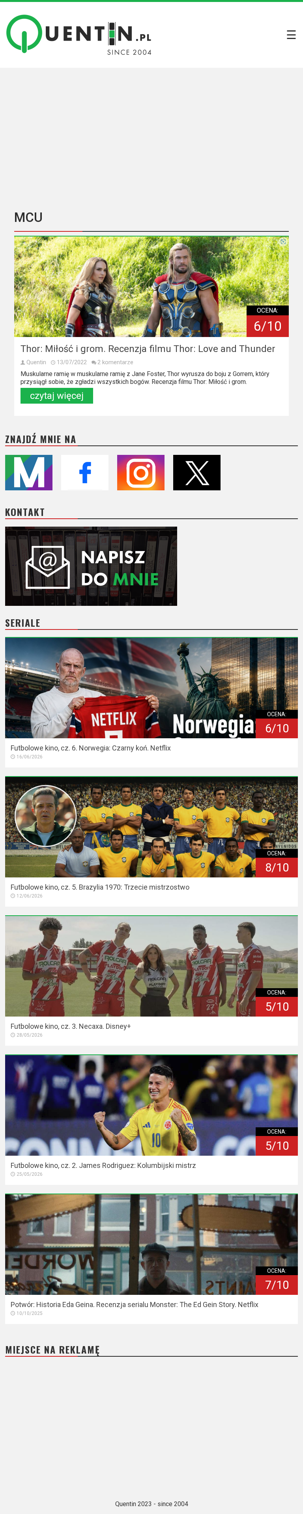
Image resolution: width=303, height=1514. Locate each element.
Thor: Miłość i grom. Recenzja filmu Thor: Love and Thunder (148, 348)
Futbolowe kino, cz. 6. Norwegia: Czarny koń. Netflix (91, 748)
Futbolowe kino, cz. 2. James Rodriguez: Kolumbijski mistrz (103, 1165)
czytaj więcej (57, 395)
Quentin (36, 362)
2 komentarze (115, 362)
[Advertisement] (151, 135)
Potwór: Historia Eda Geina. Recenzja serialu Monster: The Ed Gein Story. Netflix (134, 1304)
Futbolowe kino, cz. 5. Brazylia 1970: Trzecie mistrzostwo (100, 887)
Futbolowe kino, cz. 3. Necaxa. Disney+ (71, 1026)
